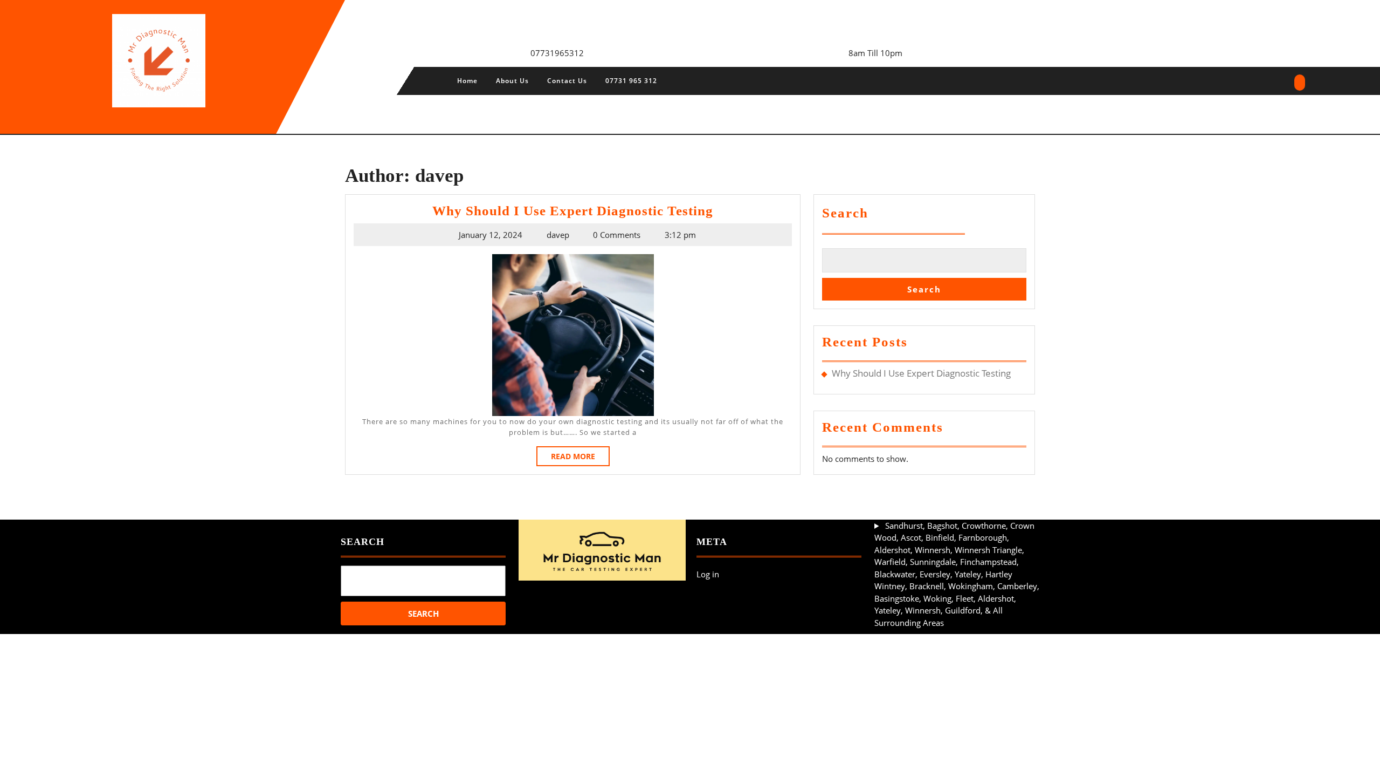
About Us (512, 80)
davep (558, 234)
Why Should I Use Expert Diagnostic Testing (572, 210)
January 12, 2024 (490, 234)
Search (845, 213)
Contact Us (567, 80)
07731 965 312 (631, 80)
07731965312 (557, 52)
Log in (707, 574)
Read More (580, 458)
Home (467, 80)
